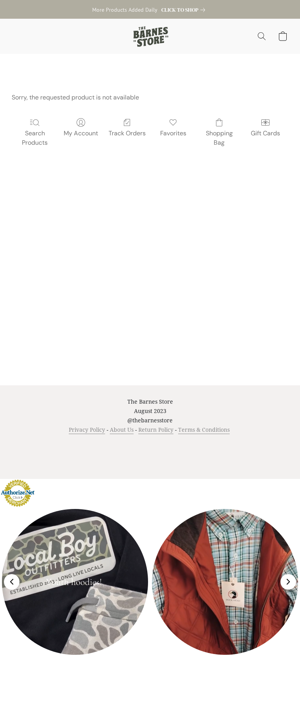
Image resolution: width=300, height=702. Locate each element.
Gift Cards (265, 133)
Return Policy (155, 429)
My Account (81, 133)
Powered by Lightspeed (150, 458)
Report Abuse (232, 444)
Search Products (35, 138)
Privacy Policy (87, 429)
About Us (122, 429)
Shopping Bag (219, 138)
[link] (184, 9)
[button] (150, 36)
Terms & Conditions (204, 429)
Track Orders (127, 133)
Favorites (173, 133)
